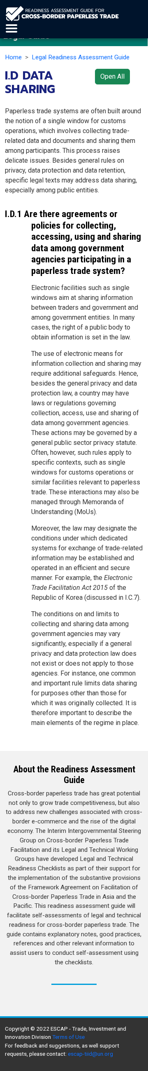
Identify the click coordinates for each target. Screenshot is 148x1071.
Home (13, 57)
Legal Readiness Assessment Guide (81, 57)
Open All (112, 76)
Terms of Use (68, 1037)
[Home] (62, 13)
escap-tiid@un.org (90, 1053)
